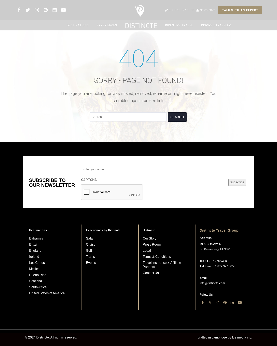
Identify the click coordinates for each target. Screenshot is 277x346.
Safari (90, 238)
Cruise (91, 244)
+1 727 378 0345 (216, 260)
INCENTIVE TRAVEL (179, 25)
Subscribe (237, 182)
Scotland (35, 281)
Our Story (149, 238)
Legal (147, 250)
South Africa (38, 287)
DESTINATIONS (78, 25)
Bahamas (36, 238)
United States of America (47, 293)
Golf (89, 250)
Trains (90, 256)
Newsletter (207, 10)
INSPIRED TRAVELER (216, 25)
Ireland (34, 256)
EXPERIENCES (107, 25)
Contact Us (151, 273)
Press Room (152, 244)
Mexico (34, 269)
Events (91, 262)
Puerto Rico (37, 275)
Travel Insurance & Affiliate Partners (162, 265)
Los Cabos (37, 262)
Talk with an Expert (240, 10)
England (35, 250)
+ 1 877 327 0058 (181, 10)
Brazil (33, 244)
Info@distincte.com (212, 283)
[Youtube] (240, 303)
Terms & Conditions (157, 256)
